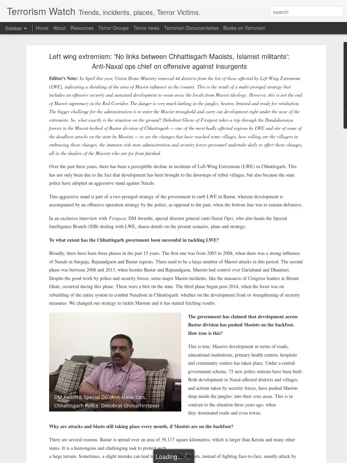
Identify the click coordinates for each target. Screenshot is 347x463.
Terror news (146, 27)
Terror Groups (113, 27)
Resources (82, 27)
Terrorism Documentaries (191, 27)
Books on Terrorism (244, 27)
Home (42, 27)
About (59, 27)
